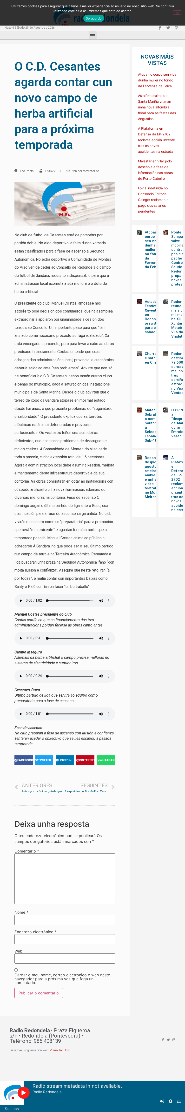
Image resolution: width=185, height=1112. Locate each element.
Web (18, 951)
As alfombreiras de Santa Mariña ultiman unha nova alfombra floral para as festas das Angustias (157, 107)
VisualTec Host (60, 1050)
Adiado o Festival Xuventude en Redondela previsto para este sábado (154, 317)
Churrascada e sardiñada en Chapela (156, 358)
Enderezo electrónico (35, 932)
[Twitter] (168, 27)
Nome (21, 912)
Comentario (26, 851)
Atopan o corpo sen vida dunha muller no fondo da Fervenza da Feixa (157, 80)
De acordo (94, 18)
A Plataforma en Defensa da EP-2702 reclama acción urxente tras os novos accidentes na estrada (156, 139)
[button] (93, 35)
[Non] (177, 12)
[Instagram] (176, 27)
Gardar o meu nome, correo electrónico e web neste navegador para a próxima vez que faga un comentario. (62, 979)
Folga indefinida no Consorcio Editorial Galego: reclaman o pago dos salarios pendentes (153, 199)
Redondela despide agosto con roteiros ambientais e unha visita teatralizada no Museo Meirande (155, 477)
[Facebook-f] (159, 27)
